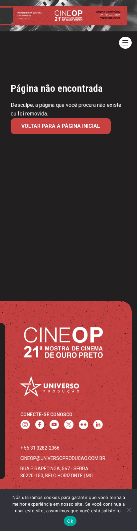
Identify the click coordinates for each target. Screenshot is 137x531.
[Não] (128, 510)
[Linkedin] (98, 425)
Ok (70, 521)
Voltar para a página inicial (60, 126)
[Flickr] (83, 425)
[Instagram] (25, 425)
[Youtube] (54, 425)
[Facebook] (39, 425)
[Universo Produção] (49, 388)
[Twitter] (68, 425)
